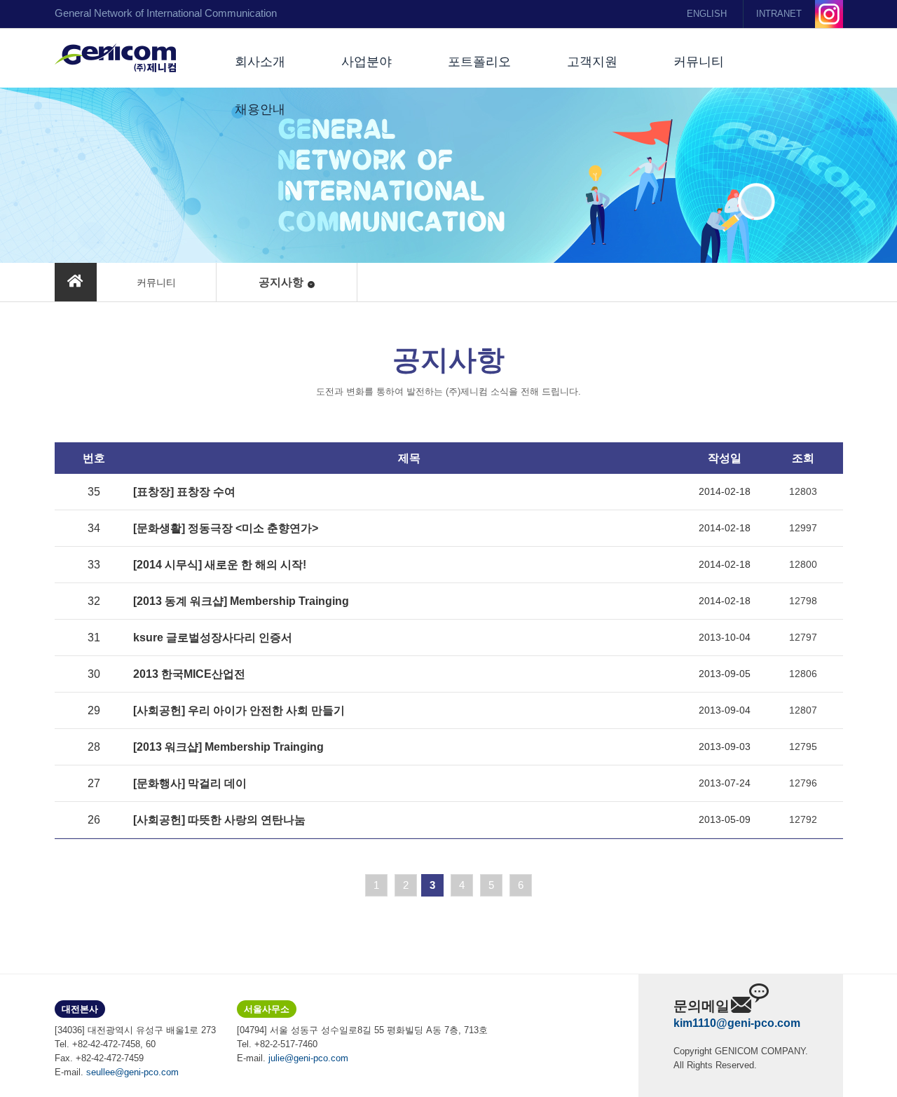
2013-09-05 (725, 673)
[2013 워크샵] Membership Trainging (228, 747)
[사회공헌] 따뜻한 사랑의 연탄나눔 (219, 820)
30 (94, 674)
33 (94, 565)
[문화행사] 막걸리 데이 (190, 783)
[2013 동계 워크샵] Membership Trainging (241, 601)
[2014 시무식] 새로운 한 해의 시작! (219, 565)
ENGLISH (707, 13)
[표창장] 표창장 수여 (184, 492)
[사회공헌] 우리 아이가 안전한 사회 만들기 (239, 710)
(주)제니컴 (115, 58)
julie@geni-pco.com (308, 1058)
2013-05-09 (725, 819)
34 (94, 528)
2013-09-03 (725, 746)
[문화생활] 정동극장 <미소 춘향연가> (225, 528)
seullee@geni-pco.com (132, 1072)
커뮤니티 (698, 62)
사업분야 (366, 62)
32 (94, 601)
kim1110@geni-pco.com (736, 1023)
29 (94, 710)
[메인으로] (76, 282)
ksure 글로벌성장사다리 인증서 (212, 637)
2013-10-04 (725, 637)
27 (94, 783)
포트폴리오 (479, 62)
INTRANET (779, 13)
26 (94, 820)
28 (94, 747)
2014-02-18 (725, 491)
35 (94, 492)
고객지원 (592, 62)
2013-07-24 (725, 783)
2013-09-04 (725, 710)
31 (94, 637)
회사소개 (260, 62)
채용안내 (260, 109)
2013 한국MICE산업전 (189, 674)
